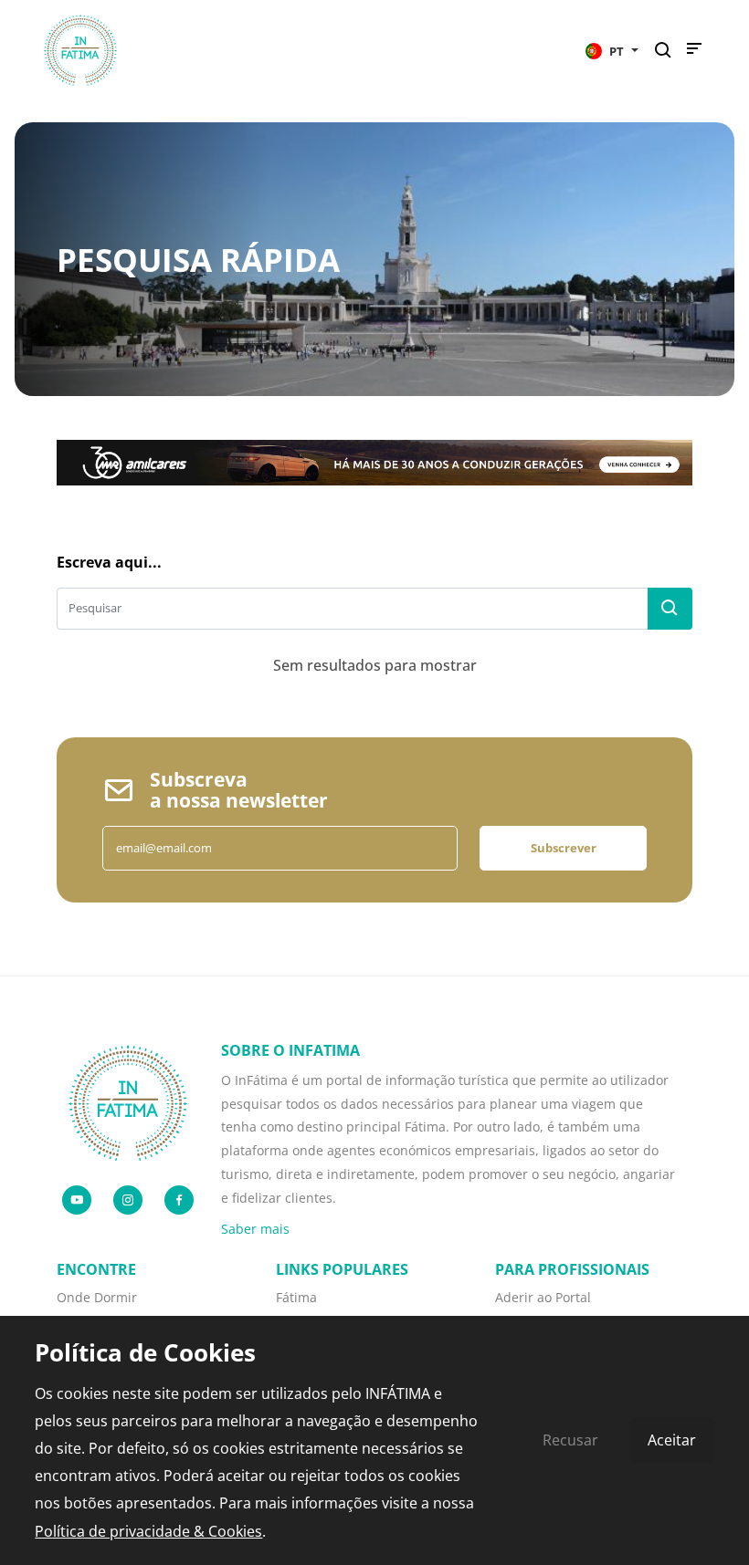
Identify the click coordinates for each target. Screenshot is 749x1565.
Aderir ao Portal (543, 1297)
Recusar (570, 1440)
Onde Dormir (97, 1297)
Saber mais (255, 1228)
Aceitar (672, 1440)
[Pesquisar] (668, 50)
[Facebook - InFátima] (179, 1200)
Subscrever (563, 848)
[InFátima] (128, 1101)
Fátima (296, 1297)
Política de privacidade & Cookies (148, 1531)
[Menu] (694, 53)
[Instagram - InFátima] (127, 1200)
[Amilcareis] (374, 461)
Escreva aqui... (109, 562)
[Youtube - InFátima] (76, 1200)
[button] (612, 50)
